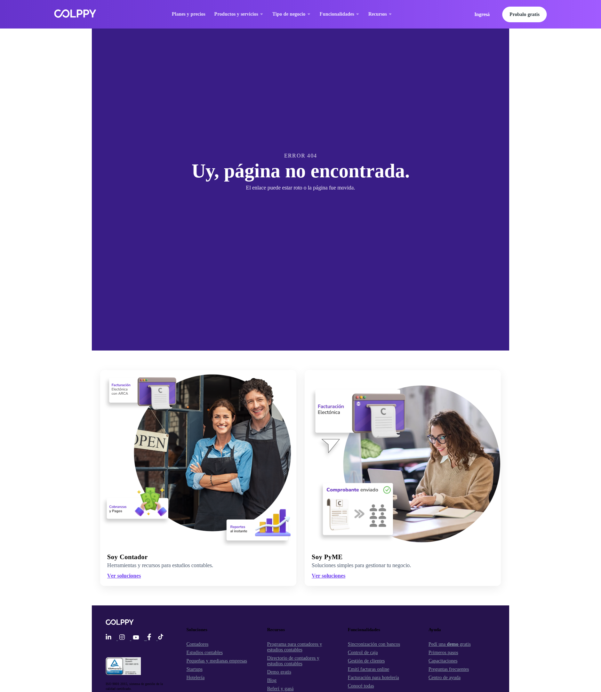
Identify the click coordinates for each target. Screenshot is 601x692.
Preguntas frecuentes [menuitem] (448, 669)
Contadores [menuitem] (197, 644)
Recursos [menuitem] (377, 14)
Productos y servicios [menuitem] (236, 14)
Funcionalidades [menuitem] (337, 14)
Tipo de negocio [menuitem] (288, 14)
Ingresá (482, 14)
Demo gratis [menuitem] (279, 672)
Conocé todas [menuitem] (361, 686)
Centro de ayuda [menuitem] (444, 677)
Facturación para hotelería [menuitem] (373, 677)
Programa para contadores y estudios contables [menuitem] (294, 647)
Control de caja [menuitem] (363, 652)
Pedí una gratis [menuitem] (449, 644)
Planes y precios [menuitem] (188, 14)
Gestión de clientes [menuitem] (366, 660)
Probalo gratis (524, 14)
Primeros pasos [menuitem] (443, 652)
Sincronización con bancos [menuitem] (374, 644)
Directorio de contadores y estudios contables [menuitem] (293, 660)
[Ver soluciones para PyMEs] (403, 458)
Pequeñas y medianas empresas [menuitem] (216, 660)
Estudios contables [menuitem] (204, 652)
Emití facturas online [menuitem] (368, 669)
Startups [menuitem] (194, 669)
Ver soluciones (328, 576)
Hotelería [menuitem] (195, 677)
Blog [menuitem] (272, 680)
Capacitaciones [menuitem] (442, 660)
